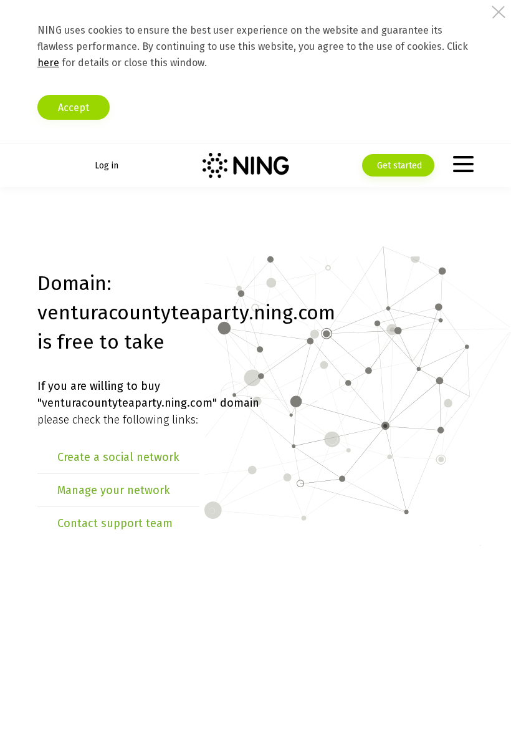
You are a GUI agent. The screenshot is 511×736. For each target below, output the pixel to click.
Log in (106, 165)
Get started (398, 165)
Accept (73, 108)
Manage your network (113, 490)
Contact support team (115, 523)
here (48, 63)
